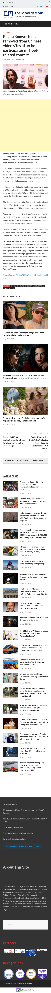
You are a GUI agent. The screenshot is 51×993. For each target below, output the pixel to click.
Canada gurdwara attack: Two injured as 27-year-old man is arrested (33, 750)
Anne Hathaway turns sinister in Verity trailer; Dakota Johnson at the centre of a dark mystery (25, 376)
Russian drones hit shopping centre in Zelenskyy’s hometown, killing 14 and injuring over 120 (32, 766)
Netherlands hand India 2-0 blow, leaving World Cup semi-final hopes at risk (33, 662)
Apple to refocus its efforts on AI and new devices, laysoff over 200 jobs (34, 577)
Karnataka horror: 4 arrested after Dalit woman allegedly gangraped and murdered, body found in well (34, 692)
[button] (49, 2)
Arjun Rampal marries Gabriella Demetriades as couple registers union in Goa (33, 707)
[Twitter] (37, 6)
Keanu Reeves (9, 288)
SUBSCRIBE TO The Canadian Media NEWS (24, 461)
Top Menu (9, 2)
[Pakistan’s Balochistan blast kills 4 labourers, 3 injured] (10, 618)
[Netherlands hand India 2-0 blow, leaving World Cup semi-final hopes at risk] (10, 660)
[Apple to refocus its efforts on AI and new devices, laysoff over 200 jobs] (10, 575)
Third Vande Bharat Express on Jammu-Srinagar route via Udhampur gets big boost (33, 647)
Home (9, 924)
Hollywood (7, 32)
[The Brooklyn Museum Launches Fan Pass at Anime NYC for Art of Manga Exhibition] (10, 589)
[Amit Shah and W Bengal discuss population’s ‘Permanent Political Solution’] (10, 631)
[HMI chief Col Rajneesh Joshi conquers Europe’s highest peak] (10, 561)
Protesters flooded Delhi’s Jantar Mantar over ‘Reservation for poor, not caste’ (31, 485)
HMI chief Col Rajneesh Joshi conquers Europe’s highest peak (34, 562)
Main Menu (13, 24)
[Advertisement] (25, 125)
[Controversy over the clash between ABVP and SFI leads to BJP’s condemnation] (10, 499)
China (13, 286)
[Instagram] (44, 6)
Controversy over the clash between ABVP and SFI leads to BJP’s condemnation (33, 501)
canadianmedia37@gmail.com (20, 833)
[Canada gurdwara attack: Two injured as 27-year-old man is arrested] (10, 748)
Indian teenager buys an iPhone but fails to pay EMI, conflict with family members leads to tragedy (33, 517)
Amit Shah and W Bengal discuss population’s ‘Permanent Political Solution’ (34, 633)
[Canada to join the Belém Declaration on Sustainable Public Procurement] (10, 603)
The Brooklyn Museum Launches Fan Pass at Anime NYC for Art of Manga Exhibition (34, 591)
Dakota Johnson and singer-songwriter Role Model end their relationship (23, 334)
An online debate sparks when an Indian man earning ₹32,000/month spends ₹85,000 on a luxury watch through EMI (33, 533)
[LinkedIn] (41, 6)
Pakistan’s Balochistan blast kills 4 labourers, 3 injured (34, 618)
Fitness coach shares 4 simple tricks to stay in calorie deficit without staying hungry (33, 549)
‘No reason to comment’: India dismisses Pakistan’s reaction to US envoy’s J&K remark (34, 736)
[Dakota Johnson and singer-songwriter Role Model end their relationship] (25, 330)
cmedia (21, 59)
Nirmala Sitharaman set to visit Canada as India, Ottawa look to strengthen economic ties (34, 722)
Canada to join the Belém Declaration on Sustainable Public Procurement (31, 605)
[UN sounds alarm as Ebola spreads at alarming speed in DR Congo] (10, 674)
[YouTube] (47, 6)
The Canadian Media (24, 983)
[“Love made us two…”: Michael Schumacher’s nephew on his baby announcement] (25, 415)
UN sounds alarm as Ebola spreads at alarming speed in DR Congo (34, 676)
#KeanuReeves (9, 275)
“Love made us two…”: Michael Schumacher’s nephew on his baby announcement (24, 419)
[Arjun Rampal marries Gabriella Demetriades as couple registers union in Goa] (10, 705)
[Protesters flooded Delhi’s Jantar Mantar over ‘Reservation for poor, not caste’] (10, 482)
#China (18, 275)
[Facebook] (35, 6)
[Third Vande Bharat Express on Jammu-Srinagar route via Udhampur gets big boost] (10, 645)
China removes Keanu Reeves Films (30, 286)
